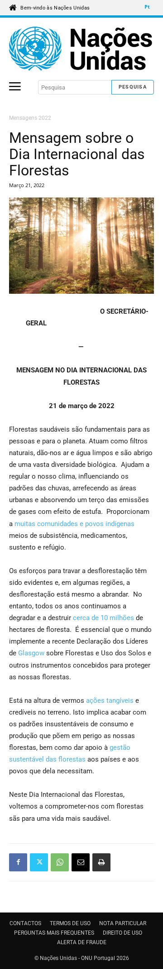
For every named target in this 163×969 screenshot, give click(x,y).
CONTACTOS (25, 923)
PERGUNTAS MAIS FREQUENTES (54, 933)
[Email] (81, 862)
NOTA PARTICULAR (122, 923)
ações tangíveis (110, 700)
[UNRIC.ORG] (81, 49)
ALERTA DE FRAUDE (81, 942)
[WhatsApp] (60, 862)
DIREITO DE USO (122, 933)
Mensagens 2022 (30, 118)
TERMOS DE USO (70, 923)
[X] (39, 862)
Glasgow (32, 653)
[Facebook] (18, 862)
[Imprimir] (101, 862)
